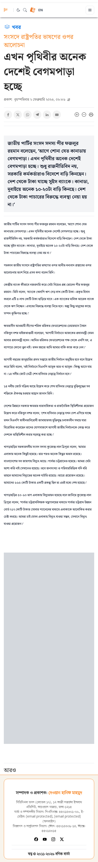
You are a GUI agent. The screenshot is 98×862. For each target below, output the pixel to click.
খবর (16, 26)
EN (40, 10)
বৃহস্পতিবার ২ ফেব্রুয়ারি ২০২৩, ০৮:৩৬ (35, 99)
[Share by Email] (57, 114)
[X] (62, 839)
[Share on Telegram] (37, 114)
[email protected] (39, 816)
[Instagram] (53, 839)
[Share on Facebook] (8, 114)
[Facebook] (36, 839)
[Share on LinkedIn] (47, 114)
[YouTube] (45, 839)
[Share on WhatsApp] (27, 114)
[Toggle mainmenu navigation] (90, 10)
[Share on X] (18, 114)
